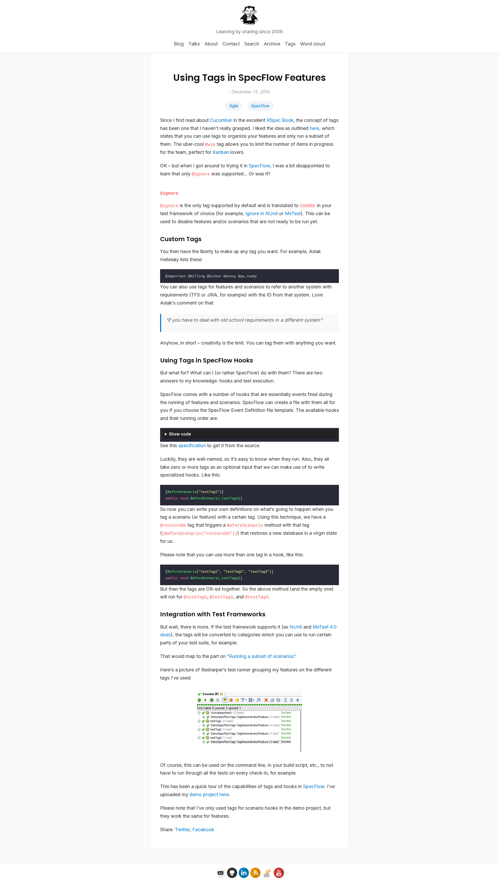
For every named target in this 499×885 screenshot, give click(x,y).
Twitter (182, 829)
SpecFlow (260, 105)
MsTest (293, 213)
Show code (180, 434)
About (211, 44)
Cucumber (221, 120)
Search (251, 44)
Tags (290, 44)
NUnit (296, 627)
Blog (179, 44)
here (314, 128)
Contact (231, 44)
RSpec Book (280, 120)
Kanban (221, 152)
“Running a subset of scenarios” (261, 656)
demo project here (209, 794)
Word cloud (312, 44)
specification (192, 445)
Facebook (203, 829)
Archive (272, 44)
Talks (194, 44)
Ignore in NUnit (261, 213)
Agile (233, 105)
